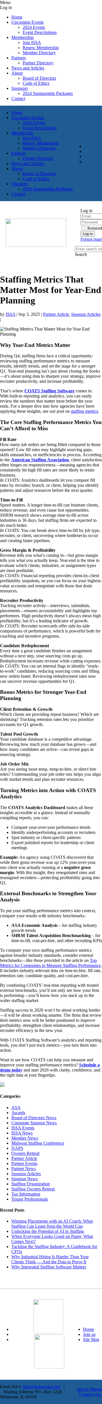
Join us (89, 1334)
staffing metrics (84, 411)
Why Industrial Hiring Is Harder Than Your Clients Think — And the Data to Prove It (50, 1259)
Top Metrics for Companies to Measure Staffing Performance (50, 963)
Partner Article (56, 314)
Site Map (91, 1339)
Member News (24, 1138)
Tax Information (25, 1194)
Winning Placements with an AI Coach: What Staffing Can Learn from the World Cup (52, 1224)
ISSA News (22, 1133)
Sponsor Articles (86, 314)
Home (88, 1329)
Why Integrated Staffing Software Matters (48, 1266)
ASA (16, 1107)
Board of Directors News (33, 1117)
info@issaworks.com (41, 1386)
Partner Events (24, 1163)
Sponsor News (24, 1178)
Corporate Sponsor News (34, 1122)
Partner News (23, 1168)
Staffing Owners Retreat (33, 1188)
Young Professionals (29, 1199)
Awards (18, 1112)
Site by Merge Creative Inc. (89, 1392)
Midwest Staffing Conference (37, 1143)
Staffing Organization (30, 1183)
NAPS (17, 1148)
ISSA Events (22, 1127)
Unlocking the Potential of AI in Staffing (47, 1231)
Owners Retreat (25, 1153)
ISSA (10, 314)
